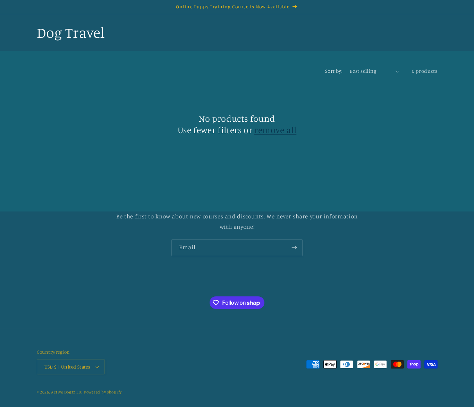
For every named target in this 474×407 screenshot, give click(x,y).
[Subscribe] (294, 247)
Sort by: (333, 71)
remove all (275, 129)
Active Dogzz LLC (67, 392)
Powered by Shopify (103, 392)
